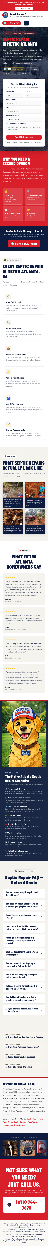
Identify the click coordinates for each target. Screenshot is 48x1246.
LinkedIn (42, 1231)
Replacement (8, 1241)
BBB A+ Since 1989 (17, 69)
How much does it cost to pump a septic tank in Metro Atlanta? (20, 964)
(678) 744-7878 (13, 23)
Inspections (8, 1125)
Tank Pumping (33, 1122)
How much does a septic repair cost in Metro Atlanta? (22, 893)
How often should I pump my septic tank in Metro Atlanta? (21, 976)
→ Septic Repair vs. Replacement (20, 1057)
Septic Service (20, 1122)
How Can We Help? (12, 115)
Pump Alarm (8, 1122)
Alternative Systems (32, 1241)
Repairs (41, 1239)
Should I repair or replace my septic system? (21, 916)
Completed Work (9, 1239)
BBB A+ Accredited (32, 1230)
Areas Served (19, 1125)
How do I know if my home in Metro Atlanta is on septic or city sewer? (20, 998)
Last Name (29, 91)
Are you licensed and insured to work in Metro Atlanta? (21, 1010)
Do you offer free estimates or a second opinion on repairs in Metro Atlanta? (20, 940)
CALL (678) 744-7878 (24, 8)
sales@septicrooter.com (24, 1227)
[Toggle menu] (26, 23)
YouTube (35, 1231)
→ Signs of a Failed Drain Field (18, 1067)
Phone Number (11, 99)
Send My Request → (24, 137)
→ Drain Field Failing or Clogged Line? (22, 1047)
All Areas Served (22, 1239)
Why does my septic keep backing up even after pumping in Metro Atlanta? (21, 905)
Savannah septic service (27, 1236)
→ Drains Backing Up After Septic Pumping (24, 1037)
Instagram (19, 1231)
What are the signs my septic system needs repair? (21, 953)
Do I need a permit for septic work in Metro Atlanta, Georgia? (21, 987)
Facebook (27, 1231)
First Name (10, 91)
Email (8, 107)
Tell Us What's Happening (16, 123)
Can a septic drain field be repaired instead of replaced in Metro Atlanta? (21, 927)
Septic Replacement (35, 1119)
